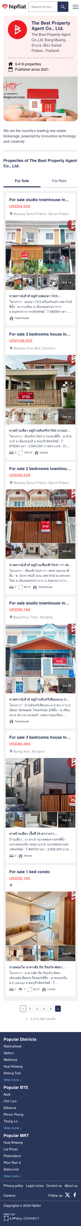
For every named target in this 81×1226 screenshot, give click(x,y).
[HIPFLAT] (14, 6)
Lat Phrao (11, 1149)
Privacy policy (13, 1185)
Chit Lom (10, 1101)
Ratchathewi (12, 1046)
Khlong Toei (12, 1073)
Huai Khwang (13, 1066)
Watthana (10, 1059)
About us (71, 1185)
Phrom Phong (13, 1114)
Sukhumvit (11, 1169)
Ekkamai (10, 1107)
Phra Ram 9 (12, 1162)
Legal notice (35, 1185)
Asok (7, 1094)
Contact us (54, 1185)
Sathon (9, 1053)
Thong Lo (11, 1121)
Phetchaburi (12, 1156)
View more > (13, 1079)
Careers (9, 1195)
